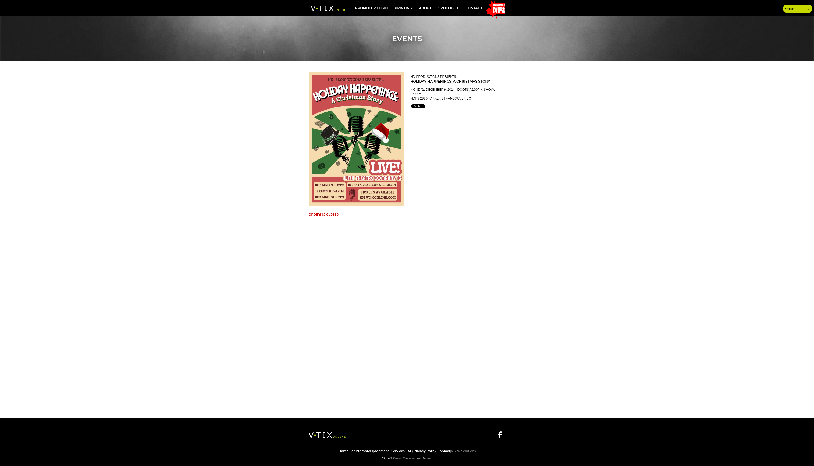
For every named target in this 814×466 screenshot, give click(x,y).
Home (343, 451)
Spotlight (448, 8)
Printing (403, 8)
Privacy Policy (425, 451)
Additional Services (389, 451)
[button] (798, 8)
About (425, 8)
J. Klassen (396, 458)
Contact (473, 8)
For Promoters (361, 451)
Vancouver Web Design (417, 458)
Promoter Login (371, 8)
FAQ (409, 451)
